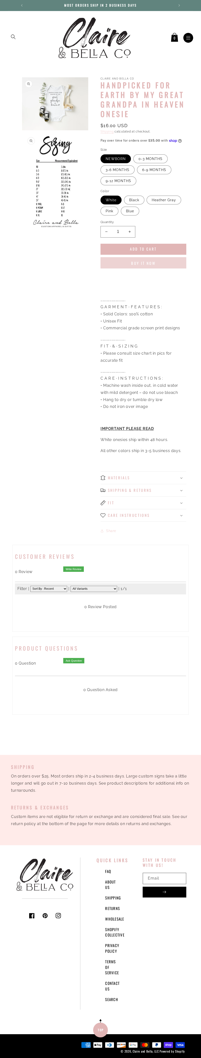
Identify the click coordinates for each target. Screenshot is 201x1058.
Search (111, 999)
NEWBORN (116, 159)
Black (134, 200)
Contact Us (112, 985)
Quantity (107, 222)
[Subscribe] (164, 892)
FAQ (108, 871)
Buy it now (143, 263)
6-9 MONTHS (154, 170)
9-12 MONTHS (118, 181)
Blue (130, 211)
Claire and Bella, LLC (146, 1051)
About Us (110, 884)
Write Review (73, 569)
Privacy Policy (112, 948)
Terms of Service (112, 967)
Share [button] (111, 531)
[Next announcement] (179, 5)
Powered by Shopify (172, 1051)
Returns (112, 908)
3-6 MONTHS (117, 170)
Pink (109, 211)
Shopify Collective (115, 932)
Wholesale (114, 919)
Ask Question (74, 660)
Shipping (107, 131)
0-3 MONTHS (150, 159)
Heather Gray (164, 200)
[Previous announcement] (21, 5)
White (111, 200)
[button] (13, 36)
